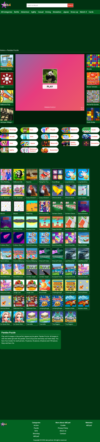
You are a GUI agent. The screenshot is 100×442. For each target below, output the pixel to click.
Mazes (2, 213)
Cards (91, 12)
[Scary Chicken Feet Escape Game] (31, 195)
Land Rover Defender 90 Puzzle (75, 261)
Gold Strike (91, 122)
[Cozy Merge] (57, 180)
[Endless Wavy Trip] (5, 243)
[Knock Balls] (44, 290)
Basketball (54, 150)
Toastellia (29, 324)
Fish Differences (31, 245)
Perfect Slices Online (71, 229)
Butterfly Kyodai (93, 104)
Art (72, 136)
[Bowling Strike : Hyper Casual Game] (18, 227)
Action (36, 425)
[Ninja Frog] (31, 211)
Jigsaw (66, 12)
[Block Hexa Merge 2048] (57, 243)
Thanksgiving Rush (58, 292)
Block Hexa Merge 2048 (59, 245)
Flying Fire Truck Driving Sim (48, 182)
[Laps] (6, 84)
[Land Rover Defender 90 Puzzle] (70, 259)
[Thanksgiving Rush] (57, 290)
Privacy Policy (63, 428)
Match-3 (83, 12)
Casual (40, 12)
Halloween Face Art (19, 308)
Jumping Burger (44, 308)
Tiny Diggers (56, 324)
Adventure (25, 12)
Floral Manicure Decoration (8, 277)
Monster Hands (6, 69)
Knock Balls (42, 292)
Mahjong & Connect (33, 150)
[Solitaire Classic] (57, 211)
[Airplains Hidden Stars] (70, 306)
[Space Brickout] (83, 211)
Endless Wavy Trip (6, 245)
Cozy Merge (56, 182)
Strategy (13, 130)
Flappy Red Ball (44, 229)
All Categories (6, 12)
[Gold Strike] (93, 120)
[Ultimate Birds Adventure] (57, 195)
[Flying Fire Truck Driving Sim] (44, 180)
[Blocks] (93, 67)
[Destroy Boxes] (83, 290)
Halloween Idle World (19, 182)
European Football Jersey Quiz (61, 277)
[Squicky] (31, 180)
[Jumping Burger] (44, 306)
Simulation (57, 12)
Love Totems (82, 198)
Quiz (31, 130)
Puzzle (53, 130)
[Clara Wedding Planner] (5, 180)
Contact (63, 433)
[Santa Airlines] (83, 243)
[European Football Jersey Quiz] (57, 274)
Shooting (36, 433)
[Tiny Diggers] (57, 322)
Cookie (62, 425)
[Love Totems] (83, 195)
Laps (2, 87)
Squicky (28, 182)
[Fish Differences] (31, 243)
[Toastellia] (31, 322)
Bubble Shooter (73, 143)
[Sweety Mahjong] (18, 259)
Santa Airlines (82, 245)
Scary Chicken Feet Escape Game (36, 198)
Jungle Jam (17, 292)
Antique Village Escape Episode (6, 122)
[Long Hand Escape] (70, 180)
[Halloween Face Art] (18, 306)
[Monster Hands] (6, 67)
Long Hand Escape (71, 182)
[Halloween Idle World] (18, 180)
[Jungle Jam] (18, 290)
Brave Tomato (92, 87)
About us (63, 431)
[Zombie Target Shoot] (31, 274)
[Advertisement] (50, 29)
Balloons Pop (5, 104)
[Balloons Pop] (6, 102)
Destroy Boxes (82, 292)
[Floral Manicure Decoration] (5, 274)
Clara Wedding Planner (7, 182)
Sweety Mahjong (18, 261)
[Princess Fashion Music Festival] (44, 211)
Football (94, 136)
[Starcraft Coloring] (44, 259)
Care (11, 143)
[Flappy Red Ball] (44, 227)
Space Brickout (83, 213)
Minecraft (54, 143)
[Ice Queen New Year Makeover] (5, 322)
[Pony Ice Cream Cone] (83, 274)
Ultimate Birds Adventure (60, 198)
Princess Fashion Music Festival (49, 213)
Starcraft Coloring (45, 261)
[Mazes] (5, 211)
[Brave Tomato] (93, 84)
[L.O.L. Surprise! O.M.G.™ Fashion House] (5, 195)
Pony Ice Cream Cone (84, 277)
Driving (48, 12)
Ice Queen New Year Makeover (9, 324)
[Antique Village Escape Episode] (6, 120)
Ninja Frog (29, 213)
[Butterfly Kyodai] (93, 102)
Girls (31, 136)
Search (70, 5)
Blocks (89, 69)
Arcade (12, 136)
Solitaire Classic (57, 213)
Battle (16, 12)
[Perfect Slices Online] (70, 227)
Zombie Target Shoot (33, 277)
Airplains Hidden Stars (72, 308)
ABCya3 (36, 436)
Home (2, 50)
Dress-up (74, 12)
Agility (33, 12)
